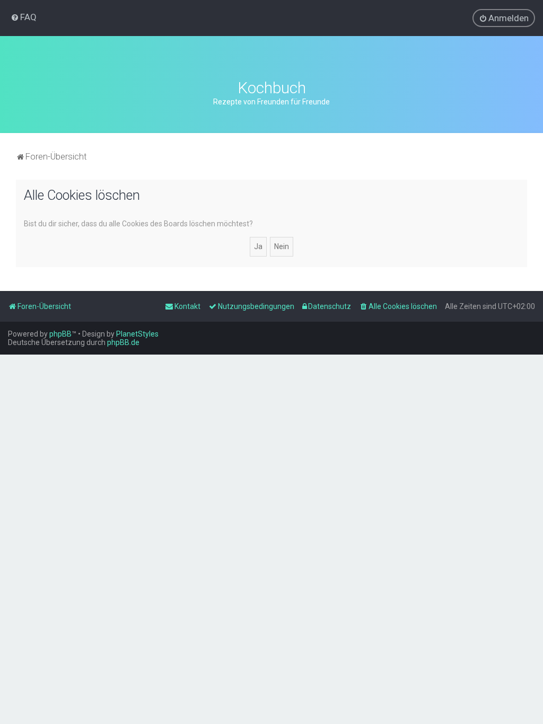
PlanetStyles (137, 334)
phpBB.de (123, 342)
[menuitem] (23, 17)
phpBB (60, 334)
